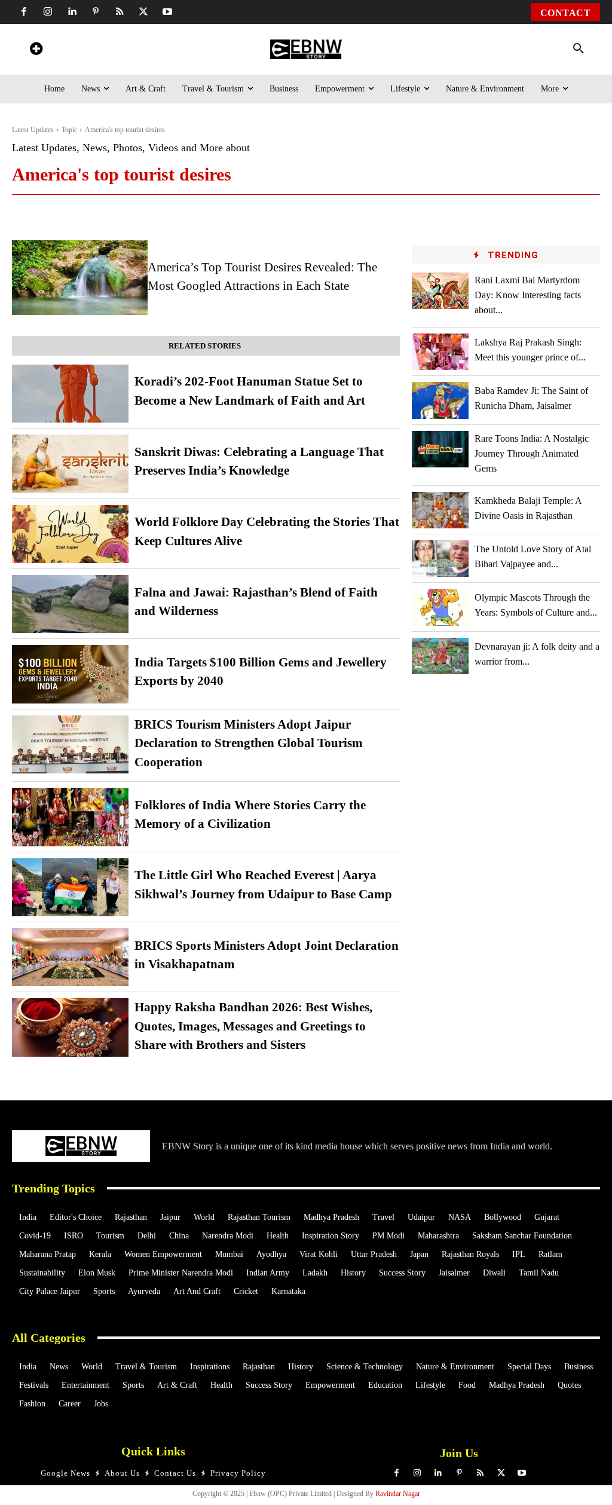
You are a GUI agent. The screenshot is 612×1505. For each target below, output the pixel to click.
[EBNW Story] (306, 49)
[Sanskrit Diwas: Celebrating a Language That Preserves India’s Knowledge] (70, 464)
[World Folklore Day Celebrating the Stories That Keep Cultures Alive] (70, 534)
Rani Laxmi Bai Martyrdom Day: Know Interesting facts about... (528, 295)
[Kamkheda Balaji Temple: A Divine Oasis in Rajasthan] (440, 510)
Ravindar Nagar (397, 1493)
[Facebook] (24, 12)
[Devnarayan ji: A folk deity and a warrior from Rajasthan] (440, 656)
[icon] (36, 50)
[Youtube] (167, 12)
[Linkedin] (72, 12)
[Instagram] (48, 12)
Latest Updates (33, 130)
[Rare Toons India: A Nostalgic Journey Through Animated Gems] (440, 449)
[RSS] (119, 12)
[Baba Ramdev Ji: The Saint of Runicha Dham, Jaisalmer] (440, 400)
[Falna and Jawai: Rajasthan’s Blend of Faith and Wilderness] (70, 604)
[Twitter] (143, 12)
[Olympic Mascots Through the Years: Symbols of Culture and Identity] (440, 607)
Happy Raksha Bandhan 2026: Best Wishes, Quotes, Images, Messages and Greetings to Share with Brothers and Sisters (253, 1026)
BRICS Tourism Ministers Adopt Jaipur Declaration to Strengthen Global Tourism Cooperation (248, 743)
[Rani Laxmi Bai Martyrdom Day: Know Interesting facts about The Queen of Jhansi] (440, 291)
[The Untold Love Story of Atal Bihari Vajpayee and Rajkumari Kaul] (440, 558)
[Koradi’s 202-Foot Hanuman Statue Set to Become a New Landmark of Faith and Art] (70, 394)
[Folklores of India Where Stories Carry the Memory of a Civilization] (70, 817)
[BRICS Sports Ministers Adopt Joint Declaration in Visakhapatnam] (70, 957)
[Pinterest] (96, 12)
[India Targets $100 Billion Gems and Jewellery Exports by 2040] (70, 674)
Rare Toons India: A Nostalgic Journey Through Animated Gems (532, 453)
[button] (578, 49)
